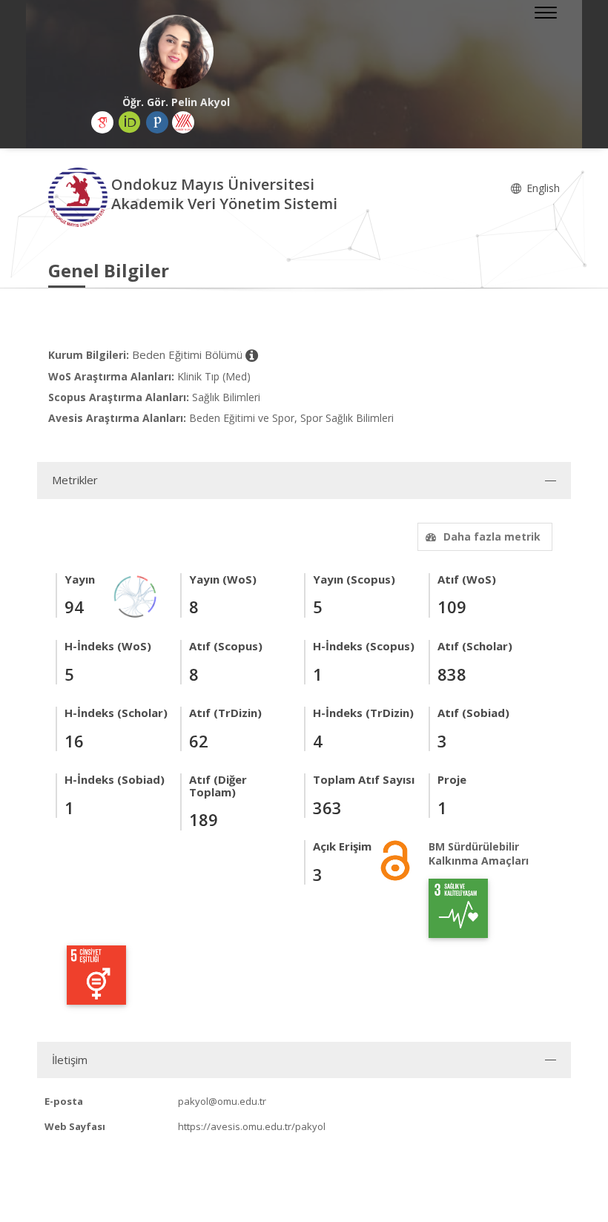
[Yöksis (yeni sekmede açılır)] (183, 122)
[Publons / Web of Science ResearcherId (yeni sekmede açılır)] (157, 122)
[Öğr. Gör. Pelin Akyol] (176, 52)
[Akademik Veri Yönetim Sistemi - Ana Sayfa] (79, 196)
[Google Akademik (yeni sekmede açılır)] (102, 122)
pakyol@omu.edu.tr (222, 1101)
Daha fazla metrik (492, 536)
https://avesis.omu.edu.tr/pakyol (252, 1126)
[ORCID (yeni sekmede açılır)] (129, 122)
